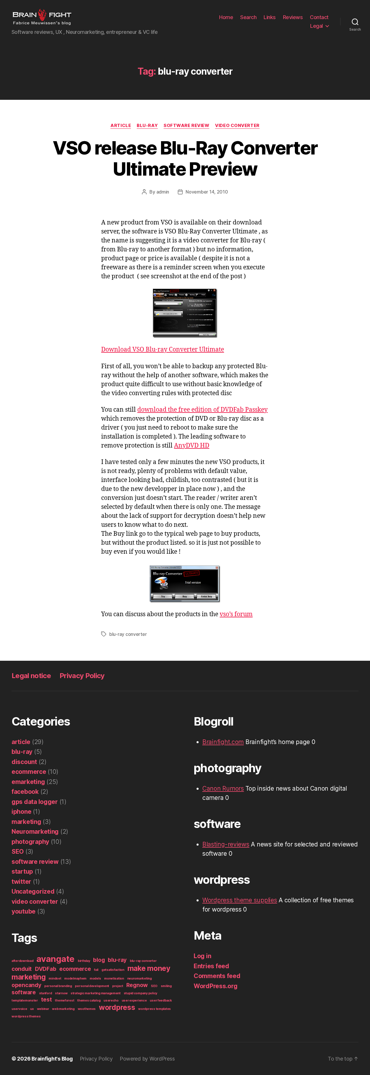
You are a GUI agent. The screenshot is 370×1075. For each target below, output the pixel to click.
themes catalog (88, 1000)
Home (226, 17)
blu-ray (147, 125)
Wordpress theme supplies (239, 900)
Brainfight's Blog (52, 1059)
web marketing (63, 1009)
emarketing (28, 781)
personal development (92, 986)
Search (248, 17)
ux (32, 1009)
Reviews (293, 17)
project (117, 986)
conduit (22, 969)
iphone (21, 811)
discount (24, 761)
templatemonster (25, 1000)
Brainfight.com (223, 741)
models (95, 978)
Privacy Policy (82, 675)
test (46, 999)
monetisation (114, 978)
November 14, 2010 (207, 192)
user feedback (161, 1000)
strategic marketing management (96, 993)
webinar (43, 1009)
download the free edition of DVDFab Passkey (202, 410)
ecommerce (29, 771)
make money (148, 968)
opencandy (26, 985)
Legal (316, 26)
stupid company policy (140, 993)
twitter (21, 881)
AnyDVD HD (191, 446)
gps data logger (35, 801)
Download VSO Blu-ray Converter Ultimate (162, 350)
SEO (18, 851)
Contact (319, 17)
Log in (202, 956)
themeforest (64, 1000)
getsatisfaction (112, 970)
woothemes (87, 1009)
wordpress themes (26, 1016)
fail (96, 970)
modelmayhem (75, 978)
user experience (134, 1000)
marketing (26, 821)
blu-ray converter (128, 634)
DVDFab (45, 969)
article (120, 125)
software (24, 992)
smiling (166, 986)
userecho (111, 1000)
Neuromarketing (35, 831)
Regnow (137, 985)
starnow (61, 993)
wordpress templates (154, 1009)
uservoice (19, 1009)
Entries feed (211, 966)
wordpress (117, 1007)
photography (30, 841)
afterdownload (23, 961)
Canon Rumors (223, 788)
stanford (45, 993)
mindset (55, 978)
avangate (55, 959)
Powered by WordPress (147, 1059)
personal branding (58, 986)
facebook (25, 791)
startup (22, 871)
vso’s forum (236, 614)
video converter (237, 125)
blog (99, 960)
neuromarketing (139, 978)
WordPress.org (216, 986)
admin (162, 192)
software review (186, 125)
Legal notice (31, 675)
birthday (84, 961)
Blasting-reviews (225, 844)
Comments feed (217, 976)
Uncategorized (33, 891)
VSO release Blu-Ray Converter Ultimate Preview (185, 158)
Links (270, 17)
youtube (24, 911)
